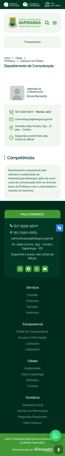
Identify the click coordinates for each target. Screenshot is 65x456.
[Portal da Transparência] (32, 333)
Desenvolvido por (22, 449)
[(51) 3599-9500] (24, 226)
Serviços (32, 287)
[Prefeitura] (9, 61)
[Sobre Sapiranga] (32, 376)
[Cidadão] (32, 296)
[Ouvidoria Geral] (32, 406)
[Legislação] (32, 351)
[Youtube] (45, 269)
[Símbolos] (32, 382)
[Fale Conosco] (32, 424)
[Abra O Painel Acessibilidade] (58, 449)
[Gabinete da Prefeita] (31, 61)
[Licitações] (32, 345)
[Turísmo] (32, 387)
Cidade (32, 361)
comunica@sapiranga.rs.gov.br (32, 238)
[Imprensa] (32, 314)
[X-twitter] (36, 269)
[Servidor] (32, 308)
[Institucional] (32, 370)
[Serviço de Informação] (32, 412)
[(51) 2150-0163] (24, 232)
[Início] (7, 58)
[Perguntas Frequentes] (32, 418)
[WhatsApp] (55, 436)
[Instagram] (20, 269)
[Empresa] (32, 302)
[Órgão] (18, 58)
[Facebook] (28, 269)
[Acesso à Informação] (32, 339)
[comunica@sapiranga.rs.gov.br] (32, 119)
